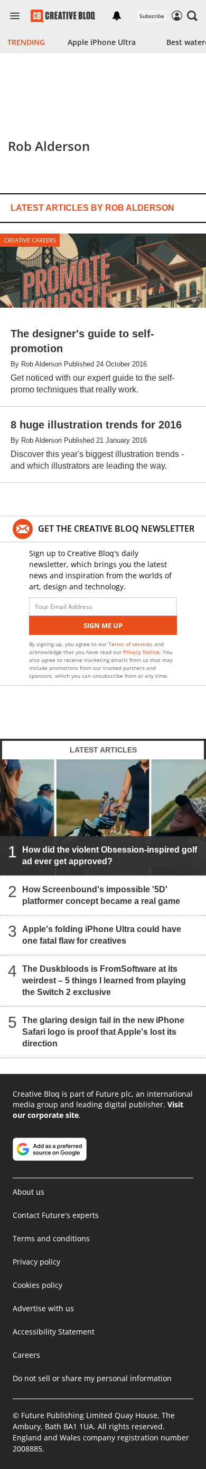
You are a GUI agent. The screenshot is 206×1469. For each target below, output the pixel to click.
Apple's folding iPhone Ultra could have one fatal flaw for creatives (101, 935)
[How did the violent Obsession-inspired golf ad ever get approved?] (103, 817)
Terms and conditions (51, 1238)
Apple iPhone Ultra (102, 42)
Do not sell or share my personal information (92, 1378)
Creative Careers (30, 240)
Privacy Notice (141, 652)
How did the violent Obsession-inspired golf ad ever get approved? (109, 855)
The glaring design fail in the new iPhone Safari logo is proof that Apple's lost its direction (103, 1032)
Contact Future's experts (56, 1215)
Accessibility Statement (54, 1332)
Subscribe (151, 16)
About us (28, 1192)
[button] (192, 16)
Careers (26, 1355)
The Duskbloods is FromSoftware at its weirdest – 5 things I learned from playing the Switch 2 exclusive (104, 980)
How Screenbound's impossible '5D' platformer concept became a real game (101, 895)
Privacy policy (36, 1262)
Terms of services (131, 644)
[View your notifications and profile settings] (116, 15)
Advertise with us (43, 1308)
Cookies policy (37, 1285)
